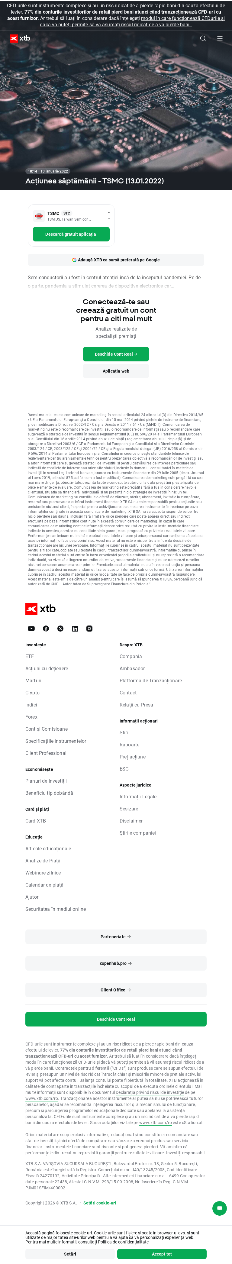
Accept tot (162, 1254)
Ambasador (132, 668)
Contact (128, 692)
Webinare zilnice (43, 872)
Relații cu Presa (136, 704)
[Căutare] (203, 38)
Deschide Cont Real (116, 1019)
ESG (124, 768)
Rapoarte (129, 744)
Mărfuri (33, 680)
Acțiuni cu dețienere (46, 668)
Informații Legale (138, 796)
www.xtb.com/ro (41, 1098)
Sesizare (129, 808)
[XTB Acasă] (17, 38)
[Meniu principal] (220, 38)
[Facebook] (46, 628)
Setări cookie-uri (99, 1203)
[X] (60, 628)
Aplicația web (116, 371)
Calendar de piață (44, 884)
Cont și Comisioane (46, 729)
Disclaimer (131, 820)
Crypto (32, 692)
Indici (31, 704)
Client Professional (45, 753)
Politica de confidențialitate (123, 1242)
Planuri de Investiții (46, 780)
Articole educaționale (48, 848)
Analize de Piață (42, 860)
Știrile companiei (138, 832)
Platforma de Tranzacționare (151, 680)
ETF (29, 656)
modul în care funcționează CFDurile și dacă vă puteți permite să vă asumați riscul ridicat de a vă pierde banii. (132, 21)
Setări (70, 1254)
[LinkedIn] (75, 628)
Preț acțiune (133, 756)
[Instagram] (89, 628)
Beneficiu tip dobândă (49, 793)
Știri (124, 732)
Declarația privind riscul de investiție (150, 1092)
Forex (31, 716)
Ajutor (31, 897)
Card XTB (35, 820)
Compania (131, 656)
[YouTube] (31, 628)
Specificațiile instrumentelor (55, 741)
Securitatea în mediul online (55, 909)
